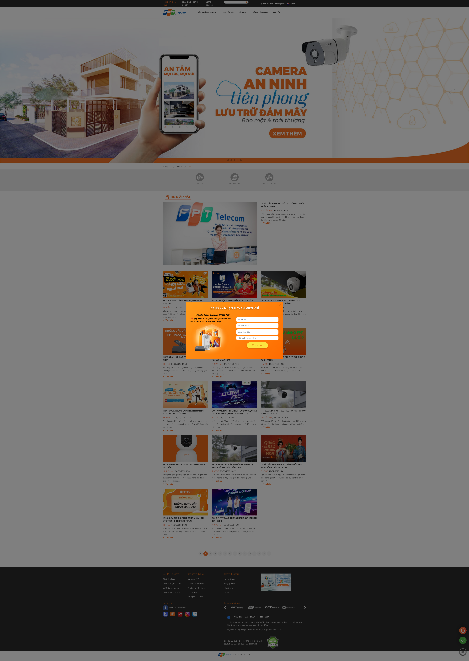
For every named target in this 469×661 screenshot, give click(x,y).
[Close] (280, 304)
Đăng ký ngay (257, 345)
